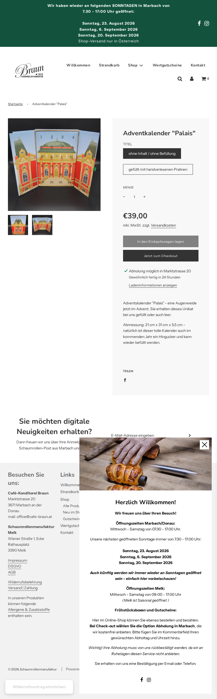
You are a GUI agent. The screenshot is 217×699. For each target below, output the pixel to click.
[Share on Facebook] (126, 379)
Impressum (17, 560)
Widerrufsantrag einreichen (39, 686)
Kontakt (198, 65)
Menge (128, 187)
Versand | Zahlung (23, 587)
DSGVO (14, 566)
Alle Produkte (74, 506)
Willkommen (78, 65)
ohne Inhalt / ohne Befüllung (152, 153)
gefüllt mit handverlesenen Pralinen (158, 169)
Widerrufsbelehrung (25, 582)
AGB (12, 572)
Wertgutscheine (167, 65)
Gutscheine (72, 519)
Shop (64, 499)
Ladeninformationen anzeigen (153, 285)
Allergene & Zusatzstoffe (29, 609)
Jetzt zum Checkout (161, 256)
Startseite (15, 104)
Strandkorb (109, 65)
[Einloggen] (191, 79)
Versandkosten (163, 225)
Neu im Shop (73, 512)
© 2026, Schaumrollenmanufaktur (32, 669)
